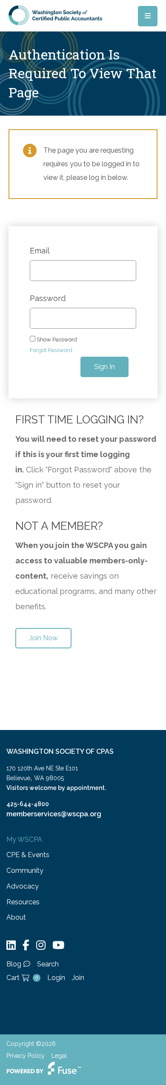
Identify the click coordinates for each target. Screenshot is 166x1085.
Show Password (56, 339)
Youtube (58, 945)
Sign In (104, 367)
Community (24, 870)
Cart (22, 978)
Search (48, 964)
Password (48, 298)
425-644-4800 (27, 804)
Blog (13, 964)
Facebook (26, 945)
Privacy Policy (25, 1055)
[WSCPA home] (55, 15)
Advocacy (22, 886)
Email (39, 250)
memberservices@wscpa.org (53, 814)
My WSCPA (24, 839)
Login (56, 978)
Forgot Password (51, 350)
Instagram (41, 945)
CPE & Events (27, 855)
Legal (59, 1055)
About (16, 917)
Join (78, 978)
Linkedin (11, 945)
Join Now (43, 638)
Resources (23, 902)
